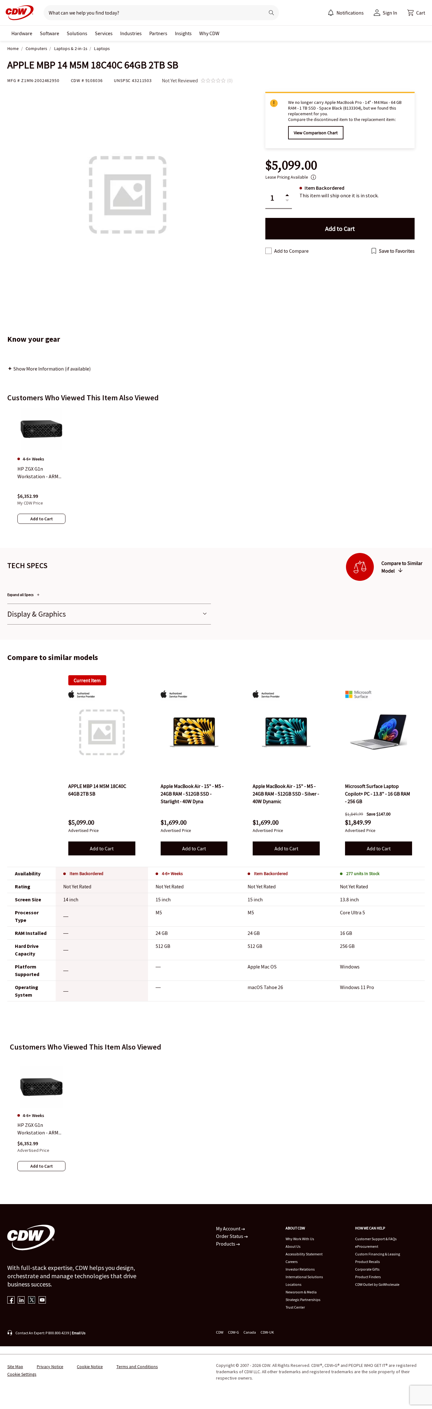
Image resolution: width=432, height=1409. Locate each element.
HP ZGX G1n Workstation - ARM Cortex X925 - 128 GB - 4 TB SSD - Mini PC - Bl (41, 1129)
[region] (216, 472)
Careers (292, 1261)
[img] (101, 732)
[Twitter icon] (31, 1300)
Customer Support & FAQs (376, 1238)
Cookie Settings (21, 1374)
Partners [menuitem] (158, 33)
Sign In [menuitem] (390, 13)
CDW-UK (267, 1332)
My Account (228, 1228)
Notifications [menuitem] (350, 13)
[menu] (345, 12)
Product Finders (368, 1276)
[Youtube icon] (42, 1300)
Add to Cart (102, 848)
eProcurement (366, 1246)
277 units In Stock (363, 873)
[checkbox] (268, 251)
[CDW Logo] (18, 12)
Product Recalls (367, 1261)
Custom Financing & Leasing (377, 1254)
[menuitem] (331, 13)
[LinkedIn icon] (21, 1300)
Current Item (87, 680)
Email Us (78, 1332)
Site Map (15, 1366)
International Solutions (304, 1276)
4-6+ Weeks (172, 873)
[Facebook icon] (11, 1300)
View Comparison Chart (316, 133)
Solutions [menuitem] (77, 33)
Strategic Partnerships (303, 1299)
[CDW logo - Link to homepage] (18, 12)
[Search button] (271, 13)
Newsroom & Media (301, 1292)
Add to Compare (291, 251)
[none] (22, 33)
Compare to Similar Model (402, 567)
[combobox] (152, 12)
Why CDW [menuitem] (209, 33)
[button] (416, 12)
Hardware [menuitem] (21, 33)
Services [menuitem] (104, 33)
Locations (293, 1284)
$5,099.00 (291, 165)
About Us (293, 1246)
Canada (250, 1332)
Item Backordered (86, 873)
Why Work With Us (300, 1238)
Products (226, 1244)
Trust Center (295, 1307)
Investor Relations (300, 1269)
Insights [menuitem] (183, 33)
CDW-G (233, 1332)
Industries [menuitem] (131, 33)
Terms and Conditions (137, 1366)
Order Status (230, 1236)
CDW (219, 1332)
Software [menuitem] (49, 33)
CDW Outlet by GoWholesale (377, 1284)
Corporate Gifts (367, 1269)
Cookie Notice (90, 1366)
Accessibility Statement (304, 1254)
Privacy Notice (50, 1366)
